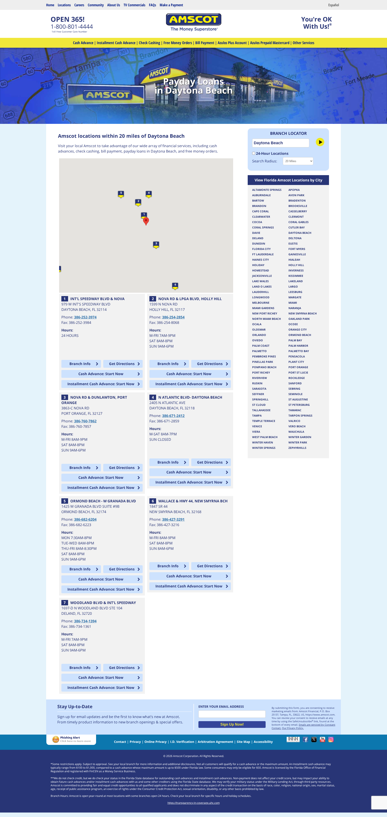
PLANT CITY (296, 362)
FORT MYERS (296, 249)
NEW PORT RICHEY (264, 313)
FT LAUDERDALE (263, 254)
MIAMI (292, 303)
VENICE (257, 426)
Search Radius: (264, 161)
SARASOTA (259, 389)
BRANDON (259, 206)
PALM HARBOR (298, 346)
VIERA (256, 432)
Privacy (135, 742)
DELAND (257, 238)
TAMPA (257, 415)
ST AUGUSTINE (298, 399)
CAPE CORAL (260, 211)
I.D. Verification (182, 742)
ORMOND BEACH (299, 335)
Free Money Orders (177, 42)
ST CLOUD (259, 405)
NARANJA (294, 308)
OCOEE (293, 324)
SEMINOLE (295, 394)
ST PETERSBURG (299, 405)
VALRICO (294, 421)
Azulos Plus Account (232, 42)
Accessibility (263, 742)
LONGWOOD (260, 297)
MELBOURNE (260, 303)
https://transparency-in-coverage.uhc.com (194, 803)
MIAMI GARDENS (263, 308)
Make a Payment (171, 4)
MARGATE (294, 297)
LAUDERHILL (260, 292)
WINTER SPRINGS (263, 448)
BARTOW (258, 200)
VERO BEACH (296, 426)
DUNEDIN (258, 243)
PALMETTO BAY (298, 351)
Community (96, 4)
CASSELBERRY (297, 211)
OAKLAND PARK (299, 319)
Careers (79, 4)
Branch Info (79, 363)
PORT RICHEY (261, 372)
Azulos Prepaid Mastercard (269, 42)
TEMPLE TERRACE (263, 421)
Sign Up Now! (232, 724)
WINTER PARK (297, 442)
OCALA (256, 324)
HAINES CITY (260, 260)
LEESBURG (295, 292)
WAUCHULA (296, 432)
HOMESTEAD (260, 270)
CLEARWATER (261, 217)
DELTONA (294, 238)
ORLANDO (259, 335)
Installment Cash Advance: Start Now (100, 383)
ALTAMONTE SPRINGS (267, 190)
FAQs (152, 4)
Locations (64, 4)
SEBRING (294, 389)
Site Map (243, 742)
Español (333, 4)
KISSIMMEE (295, 276)
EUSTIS (293, 243)
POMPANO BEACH (264, 367)
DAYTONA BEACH (299, 233)
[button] (144, 216)
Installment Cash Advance (116, 42)
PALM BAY (295, 340)
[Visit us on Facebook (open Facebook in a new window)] (306, 741)
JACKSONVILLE (262, 276)
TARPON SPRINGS (300, 415)
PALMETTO (259, 351)
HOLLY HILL (296, 265)
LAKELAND (295, 281)
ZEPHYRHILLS (297, 448)
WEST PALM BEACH (264, 437)
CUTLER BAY (296, 227)
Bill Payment (204, 42)
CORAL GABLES (298, 222)
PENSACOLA (296, 356)
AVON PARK (296, 195)
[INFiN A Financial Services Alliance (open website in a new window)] (294, 741)
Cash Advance (83, 42)
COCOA (257, 222)
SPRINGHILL (260, 399)
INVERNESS (296, 270)
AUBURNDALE (261, 195)
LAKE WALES (260, 281)
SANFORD (295, 383)
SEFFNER (258, 394)
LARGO (293, 286)
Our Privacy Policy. (293, 728)
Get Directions (122, 363)
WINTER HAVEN (262, 442)
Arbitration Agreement (215, 742)
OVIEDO (257, 340)
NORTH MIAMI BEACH (266, 319)
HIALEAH (294, 260)
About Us (113, 4)
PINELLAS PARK (262, 362)
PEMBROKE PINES (264, 356)
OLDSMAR (259, 329)
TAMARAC (294, 410)
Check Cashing (149, 42)
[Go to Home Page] (193, 30)
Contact (120, 742)
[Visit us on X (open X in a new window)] (315, 741)
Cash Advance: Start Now (100, 373)
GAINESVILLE (297, 254)
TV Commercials (134, 4)
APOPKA (294, 190)
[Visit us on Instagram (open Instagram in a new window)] (332, 741)
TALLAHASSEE (261, 410)
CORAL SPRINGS (263, 227)
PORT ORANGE (298, 367)
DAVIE (256, 233)
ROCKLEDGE (296, 378)
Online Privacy (155, 742)
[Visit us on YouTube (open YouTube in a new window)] (323, 741)
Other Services (303, 42)
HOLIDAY (258, 265)
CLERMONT (296, 217)
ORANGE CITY (297, 329)
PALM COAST (260, 346)
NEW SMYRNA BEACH (302, 313)
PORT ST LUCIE (298, 372)
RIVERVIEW (259, 378)
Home (50, 4)
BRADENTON (297, 200)
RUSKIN (257, 383)
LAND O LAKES (262, 286)
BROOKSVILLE (297, 206)
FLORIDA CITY (261, 249)
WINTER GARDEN (299, 437)
